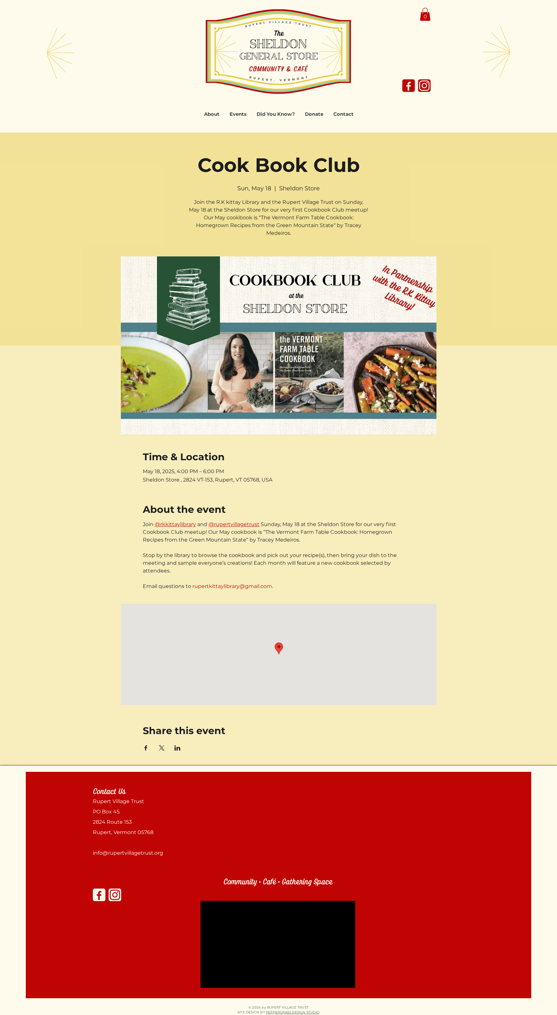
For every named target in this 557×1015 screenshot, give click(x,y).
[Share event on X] (162, 748)
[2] (99, 895)
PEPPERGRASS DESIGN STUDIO (292, 1012)
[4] (115, 895)
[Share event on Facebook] (146, 748)
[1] (408, 85)
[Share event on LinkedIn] (177, 748)
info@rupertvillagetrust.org (128, 853)
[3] (424, 85)
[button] (425, 14)
